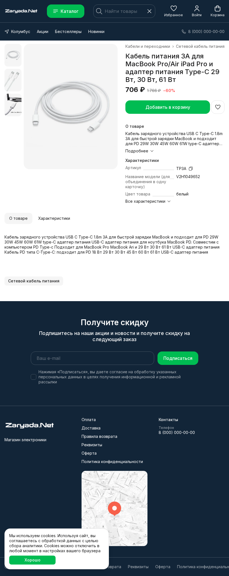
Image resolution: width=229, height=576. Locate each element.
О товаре (18, 218)
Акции (42, 31)
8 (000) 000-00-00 (177, 432)
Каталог (69, 11)
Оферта (89, 453)
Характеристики (54, 218)
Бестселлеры (68, 31)
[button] (173, 11)
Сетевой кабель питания (200, 46)
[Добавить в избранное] (218, 107)
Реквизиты (92, 444)
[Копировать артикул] (190, 168)
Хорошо (32, 560)
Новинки (96, 31)
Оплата (89, 419)
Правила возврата (99, 436)
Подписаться (177, 358)
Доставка (91, 428)
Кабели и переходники (147, 46)
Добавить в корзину (167, 107)
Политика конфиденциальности (112, 461)
